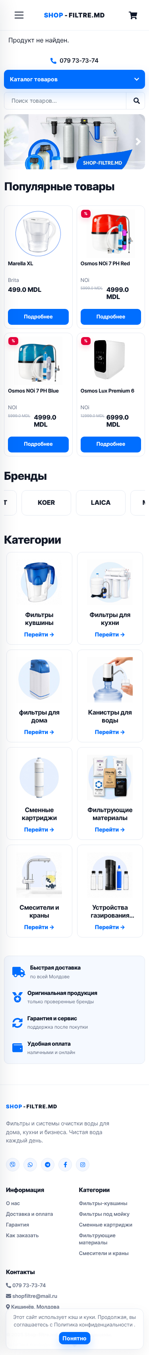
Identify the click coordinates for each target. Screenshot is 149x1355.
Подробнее (38, 317)
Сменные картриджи (105, 1225)
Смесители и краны (104, 1253)
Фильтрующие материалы (97, 1239)
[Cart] (133, 15)
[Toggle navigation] (19, 15)
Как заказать (22, 1235)
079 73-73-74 (79, 60)
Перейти (36, 634)
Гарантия (17, 1225)
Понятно (74, 1338)
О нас (13, 1203)
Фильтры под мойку (104, 1214)
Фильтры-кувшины (103, 1203)
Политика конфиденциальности (94, 1325)
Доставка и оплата (29, 1214)
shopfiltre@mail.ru (34, 1296)
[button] (10, 141)
